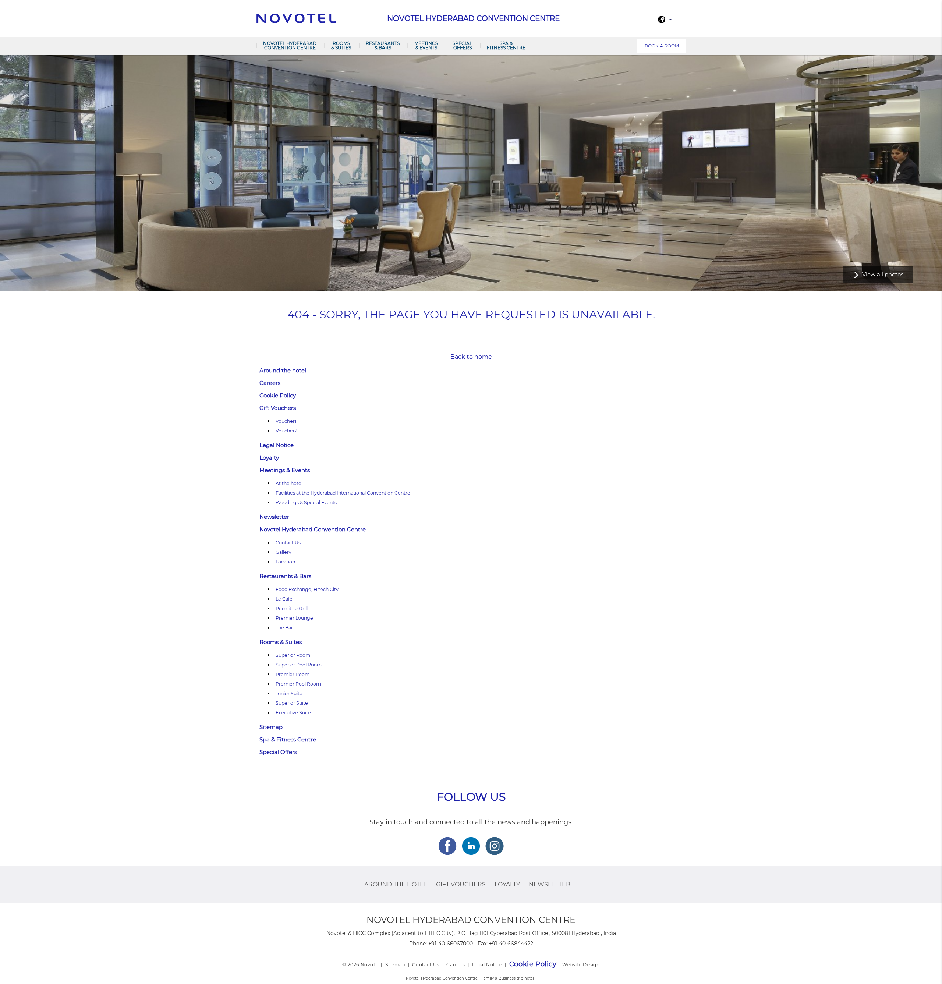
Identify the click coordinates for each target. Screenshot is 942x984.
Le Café (284, 599)
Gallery (283, 552)
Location (285, 561)
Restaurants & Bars (383, 45)
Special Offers (462, 45)
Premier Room (292, 674)
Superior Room (293, 655)
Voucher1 (286, 421)
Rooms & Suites (341, 45)
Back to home (471, 356)
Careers (269, 382)
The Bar (284, 627)
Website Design (580, 964)
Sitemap (271, 726)
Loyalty (269, 457)
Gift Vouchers (277, 407)
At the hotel (289, 483)
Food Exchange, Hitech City (307, 589)
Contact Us (288, 542)
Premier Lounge (294, 618)
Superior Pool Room (299, 665)
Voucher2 (286, 430)
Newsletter (274, 516)
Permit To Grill (292, 608)
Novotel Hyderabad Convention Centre (289, 45)
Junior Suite (289, 693)
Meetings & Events (426, 45)
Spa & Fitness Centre (506, 45)
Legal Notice (276, 445)
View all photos (882, 274)
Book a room (662, 46)
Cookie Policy (277, 395)
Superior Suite (292, 703)
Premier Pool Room (298, 684)
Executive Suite (293, 712)
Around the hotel (282, 370)
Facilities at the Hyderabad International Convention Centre (343, 493)
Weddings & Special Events (306, 502)
